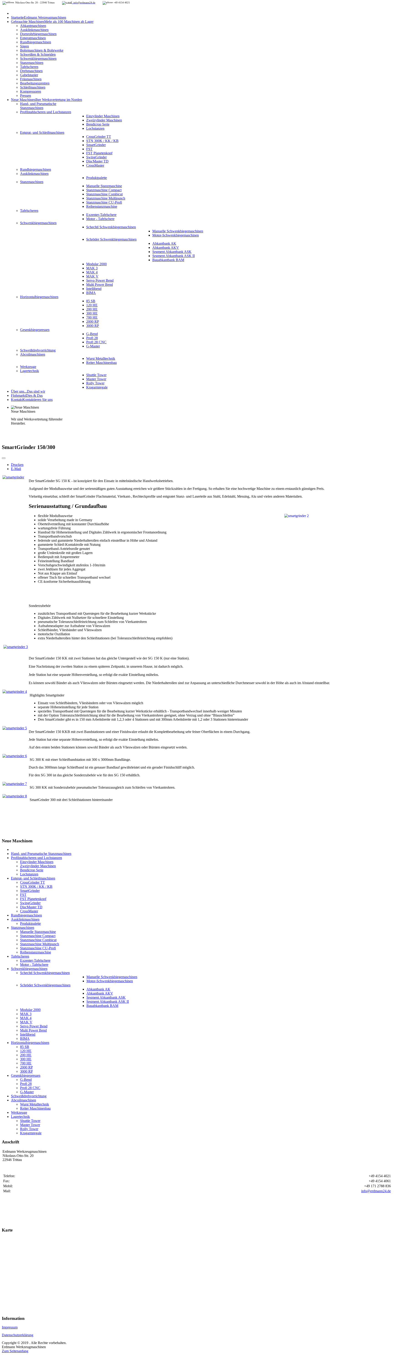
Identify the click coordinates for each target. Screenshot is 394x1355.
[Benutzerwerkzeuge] (3, 458)
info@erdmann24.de (376, 1191)
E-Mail (16, 469)
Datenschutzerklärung (17, 1335)
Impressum (10, 1327)
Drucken (17, 465)
